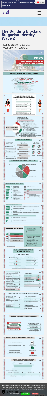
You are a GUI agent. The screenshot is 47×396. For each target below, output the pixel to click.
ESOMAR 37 (6, 6)
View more (5, 391)
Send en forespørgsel (9, 2)
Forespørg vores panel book (28, 2)
